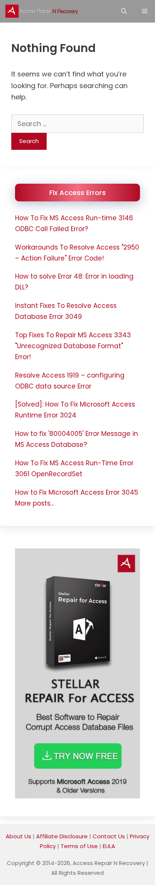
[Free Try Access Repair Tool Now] (77, 796)
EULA (109, 846)
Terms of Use (79, 846)
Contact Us (109, 836)
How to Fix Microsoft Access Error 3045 (76, 492)
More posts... (34, 503)
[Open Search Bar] (124, 11)
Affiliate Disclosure (62, 836)
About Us (18, 836)
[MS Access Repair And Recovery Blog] (43, 11)
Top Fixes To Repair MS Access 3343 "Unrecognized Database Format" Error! (73, 346)
